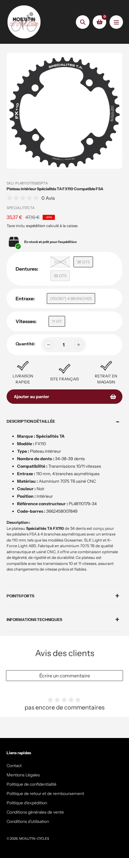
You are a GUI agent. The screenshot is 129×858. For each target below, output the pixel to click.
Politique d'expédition (27, 803)
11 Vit (57, 321)
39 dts (60, 275)
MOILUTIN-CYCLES (34, 838)
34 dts (60, 262)
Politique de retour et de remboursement (45, 793)
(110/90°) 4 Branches (71, 298)
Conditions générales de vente (35, 812)
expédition (36, 225)
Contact (14, 765)
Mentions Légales (23, 775)
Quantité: (25, 343)
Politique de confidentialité (31, 784)
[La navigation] (116, 22)
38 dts (83, 262)
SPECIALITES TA (21, 208)
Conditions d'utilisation (28, 821)
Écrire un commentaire (64, 676)
